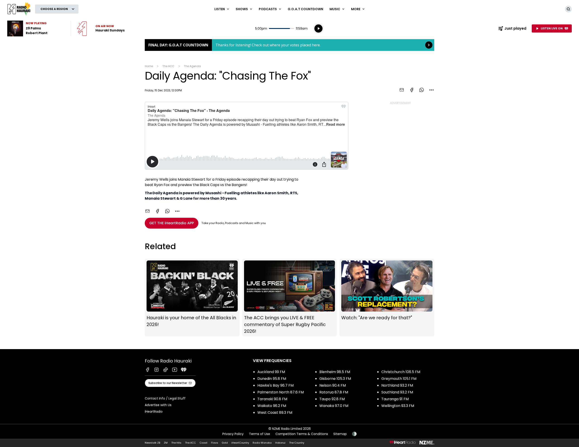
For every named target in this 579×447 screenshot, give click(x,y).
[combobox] (431, 90)
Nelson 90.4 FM (332, 385)
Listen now (101, 28)
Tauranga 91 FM (395, 399)
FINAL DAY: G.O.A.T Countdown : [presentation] (289, 45)
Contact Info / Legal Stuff (165, 398)
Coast (203, 443)
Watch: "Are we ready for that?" (386, 298)
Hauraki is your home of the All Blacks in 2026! (192, 298)
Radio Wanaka (262, 443)
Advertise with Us (158, 405)
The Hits (176, 443)
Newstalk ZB (152, 443)
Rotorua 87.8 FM (333, 392)
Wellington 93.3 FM (397, 405)
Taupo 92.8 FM (332, 399)
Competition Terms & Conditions (301, 434)
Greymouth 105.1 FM (398, 378)
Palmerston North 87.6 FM (280, 392)
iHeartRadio (154, 411)
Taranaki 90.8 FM (272, 399)
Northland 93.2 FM (397, 385)
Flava (214, 443)
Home (149, 66)
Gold (225, 443)
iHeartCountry (240, 443)
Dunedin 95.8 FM (271, 378)
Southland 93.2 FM (397, 392)
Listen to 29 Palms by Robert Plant (36, 28)
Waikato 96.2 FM (271, 405)
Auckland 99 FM (271, 371)
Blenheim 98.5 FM (334, 371)
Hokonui (280, 443)
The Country (296, 443)
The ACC (168, 66)
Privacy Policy (233, 434)
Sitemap (340, 434)
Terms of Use (259, 434)
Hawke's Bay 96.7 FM (275, 385)
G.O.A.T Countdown (305, 9)
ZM (166, 443)
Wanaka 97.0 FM (333, 405)
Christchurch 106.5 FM (400, 371)
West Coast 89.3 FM (274, 412)
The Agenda (192, 66)
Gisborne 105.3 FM (335, 378)
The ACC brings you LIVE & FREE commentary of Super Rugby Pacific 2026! (289, 298)
